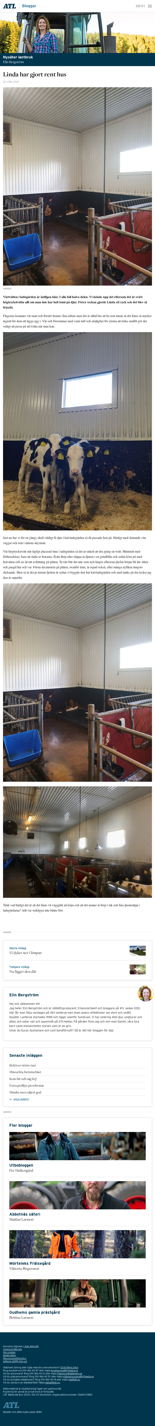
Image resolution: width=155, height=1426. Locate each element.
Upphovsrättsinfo (12, 1349)
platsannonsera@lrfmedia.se (78, 1376)
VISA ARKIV (21, 1099)
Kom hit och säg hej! (23, 1079)
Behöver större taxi (22, 1065)
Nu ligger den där (22, 971)
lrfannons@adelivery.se (69, 1373)
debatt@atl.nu (52, 1382)
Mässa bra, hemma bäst (25, 1072)
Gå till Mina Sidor (69, 1367)
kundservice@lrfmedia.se (64, 1370)
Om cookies (9, 1352)
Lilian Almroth (31, 1346)
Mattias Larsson (21, 1219)
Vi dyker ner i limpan (25, 952)
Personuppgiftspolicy (14, 1358)
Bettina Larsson (21, 1317)
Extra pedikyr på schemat (26, 1085)
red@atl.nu (74, 1379)
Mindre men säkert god (25, 1092)
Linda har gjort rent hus (34, 74)
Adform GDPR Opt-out (15, 1361)
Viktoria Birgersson (24, 1268)
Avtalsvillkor (9, 1355)
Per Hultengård (21, 1170)
